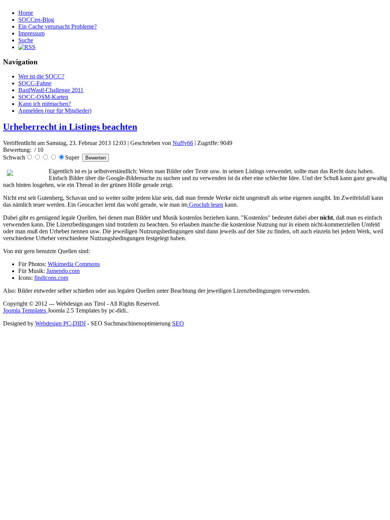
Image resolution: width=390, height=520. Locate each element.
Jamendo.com (63, 271)
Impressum (31, 33)
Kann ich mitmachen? (44, 103)
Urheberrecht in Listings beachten (70, 127)
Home (25, 13)
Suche (25, 40)
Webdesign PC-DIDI (60, 323)
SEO (178, 323)
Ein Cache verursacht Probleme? (57, 26)
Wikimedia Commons (74, 264)
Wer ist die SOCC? (41, 76)
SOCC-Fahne (34, 83)
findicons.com (51, 277)
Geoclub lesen (205, 204)
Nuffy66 (183, 143)
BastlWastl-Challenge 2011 (50, 90)
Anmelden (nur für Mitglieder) (54, 110)
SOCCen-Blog (36, 19)
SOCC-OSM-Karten (43, 97)
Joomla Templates (25, 310)
